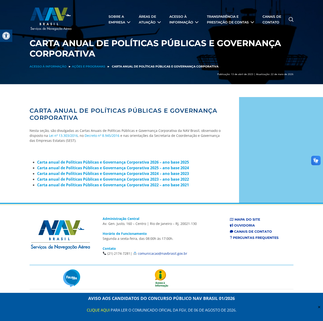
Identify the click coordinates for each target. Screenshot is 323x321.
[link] (6, 36)
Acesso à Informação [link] (48, 66)
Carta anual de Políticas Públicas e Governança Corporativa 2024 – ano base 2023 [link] (113, 173)
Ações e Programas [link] (88, 66)
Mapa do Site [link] (247, 219)
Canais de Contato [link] (252, 231)
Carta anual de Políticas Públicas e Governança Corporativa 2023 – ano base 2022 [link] (113, 179)
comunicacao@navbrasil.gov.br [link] (162, 253)
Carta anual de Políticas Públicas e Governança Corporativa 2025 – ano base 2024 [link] (113, 167)
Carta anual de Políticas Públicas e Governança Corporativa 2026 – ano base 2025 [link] (113, 162)
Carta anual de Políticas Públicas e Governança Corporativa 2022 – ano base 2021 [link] (113, 184)
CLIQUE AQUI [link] (98, 310)
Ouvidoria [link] (244, 225)
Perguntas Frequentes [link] (255, 238)
